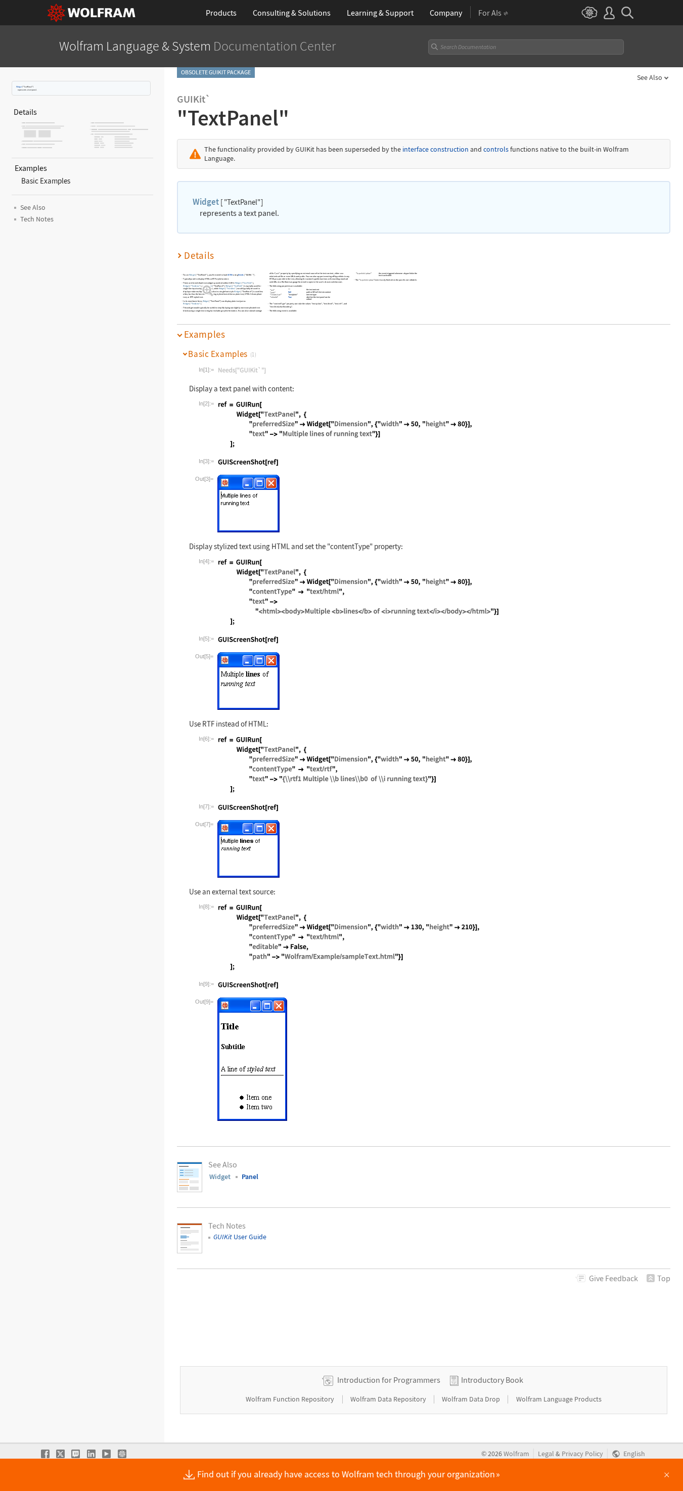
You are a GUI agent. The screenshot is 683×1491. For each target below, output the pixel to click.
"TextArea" (195, 286)
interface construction (435, 149)
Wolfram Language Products (559, 1399)
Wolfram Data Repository (389, 1399)
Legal (546, 1454)
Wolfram (516, 1454)
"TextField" (247, 283)
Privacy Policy (582, 1454)
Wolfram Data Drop (472, 1399)
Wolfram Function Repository (291, 1399)
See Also (649, 77)
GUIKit (230, 275)
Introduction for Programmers (389, 1380)
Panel (250, 1176)
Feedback (613, 1278)
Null (290, 292)
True (290, 297)
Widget (19, 86)
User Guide (239, 1236)
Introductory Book (492, 1380)
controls (496, 149)
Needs (241, 275)
